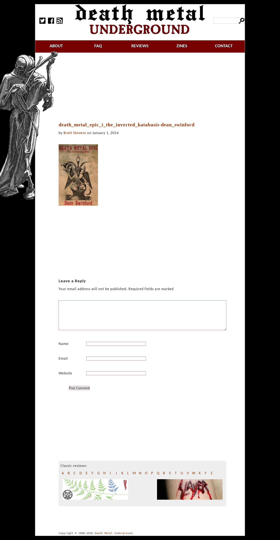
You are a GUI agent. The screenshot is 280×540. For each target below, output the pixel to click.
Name (63, 344)
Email (63, 359)
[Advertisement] (145, 87)
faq (98, 46)
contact (224, 46)
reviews (139, 46)
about (56, 46)
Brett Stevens (75, 133)
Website (65, 373)
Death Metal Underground (113, 533)
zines (181, 46)
